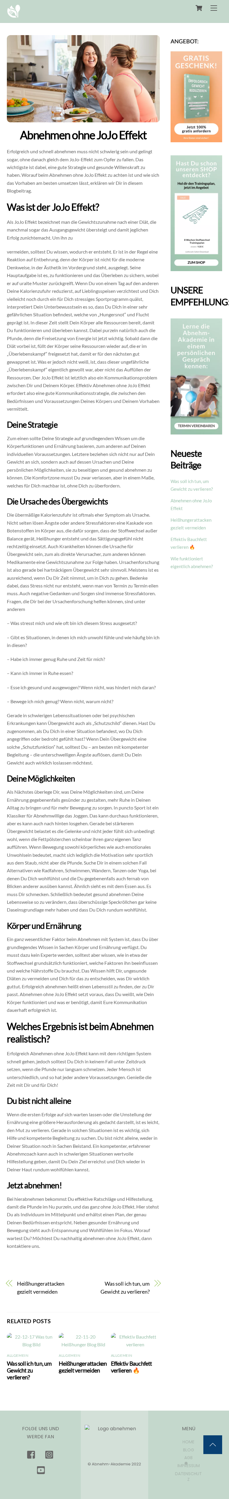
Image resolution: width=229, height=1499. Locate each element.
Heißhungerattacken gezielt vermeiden (40, 1287)
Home (188, 1442)
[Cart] (199, 8)
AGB (188, 1458)
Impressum (188, 1466)
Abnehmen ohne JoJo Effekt (83, 135)
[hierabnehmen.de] (13, 15)
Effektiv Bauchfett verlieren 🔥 (131, 1367)
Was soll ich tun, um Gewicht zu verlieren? (125, 1287)
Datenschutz (188, 1476)
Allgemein (17, 1355)
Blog (188, 1450)
